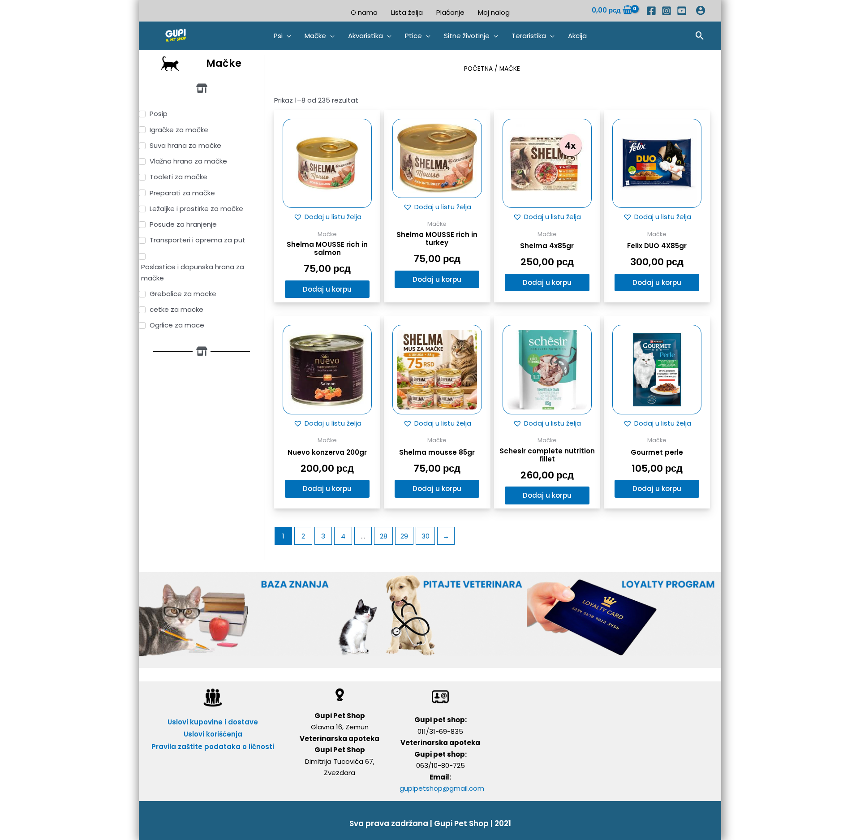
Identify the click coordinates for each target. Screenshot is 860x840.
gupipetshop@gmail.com (442, 788)
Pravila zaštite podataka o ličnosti (212, 746)
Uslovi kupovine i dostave (213, 722)
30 (425, 536)
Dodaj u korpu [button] (327, 289)
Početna (478, 69)
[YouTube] (682, 11)
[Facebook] (651, 11)
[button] (282, 36)
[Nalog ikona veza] (700, 10)
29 (404, 536)
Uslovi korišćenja (213, 734)
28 (383, 536)
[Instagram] (666, 11)
